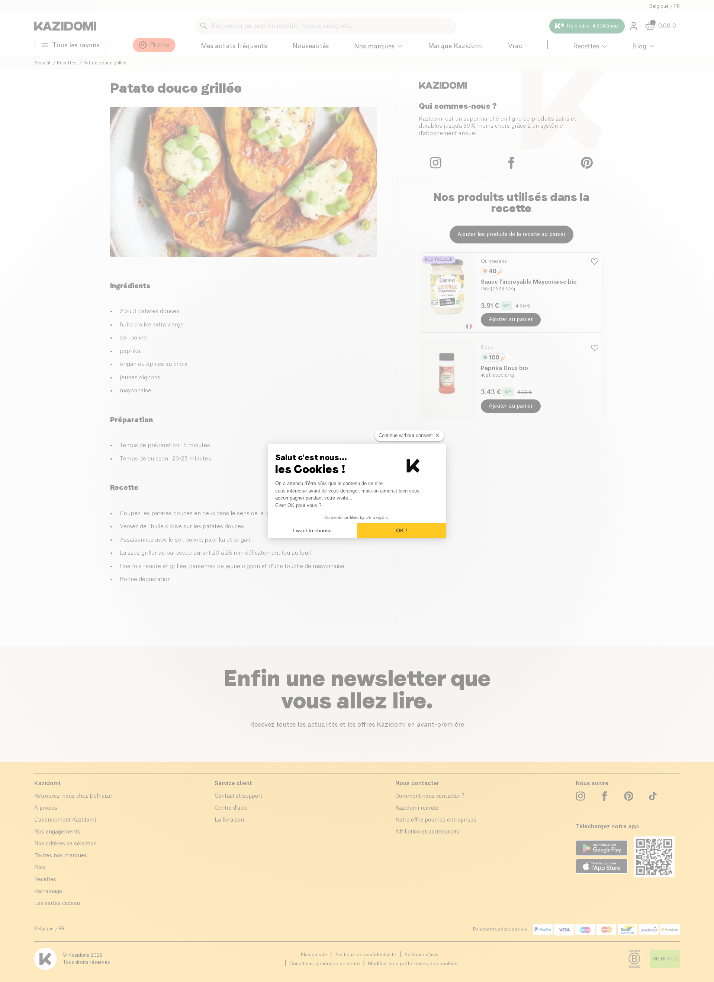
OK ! (401, 530)
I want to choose (312, 530)
